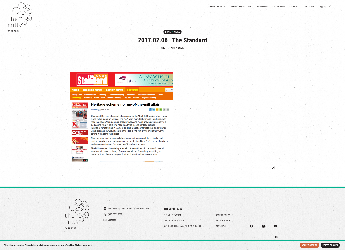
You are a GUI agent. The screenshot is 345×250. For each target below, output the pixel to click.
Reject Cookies (330, 245)
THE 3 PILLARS (173, 209)
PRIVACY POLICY (222, 220)
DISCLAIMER (220, 226)
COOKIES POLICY (222, 215)
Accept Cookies (309, 245)
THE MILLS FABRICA (172, 215)
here (90, 245)
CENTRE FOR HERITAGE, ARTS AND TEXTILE (182, 226)
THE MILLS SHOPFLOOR (174, 220)
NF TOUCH (309, 6)
